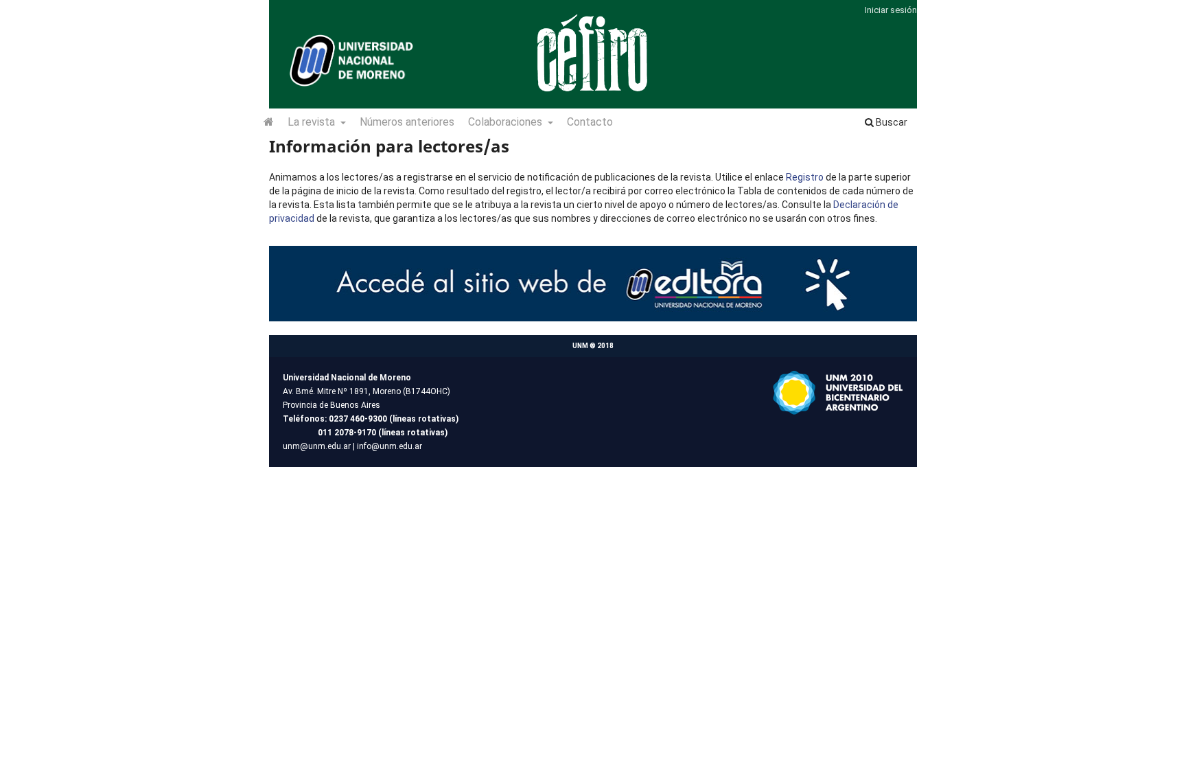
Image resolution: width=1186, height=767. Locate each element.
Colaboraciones (506, 121)
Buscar (890, 122)
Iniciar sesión (891, 10)
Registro (805, 177)
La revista (313, 121)
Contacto (590, 121)
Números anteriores (407, 121)
